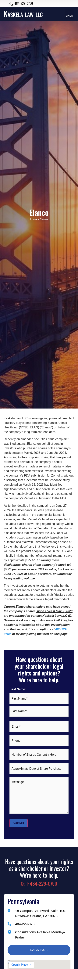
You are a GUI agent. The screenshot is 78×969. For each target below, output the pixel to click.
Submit (18, 823)
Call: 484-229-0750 (39, 883)
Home (33, 219)
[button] (69, 14)
